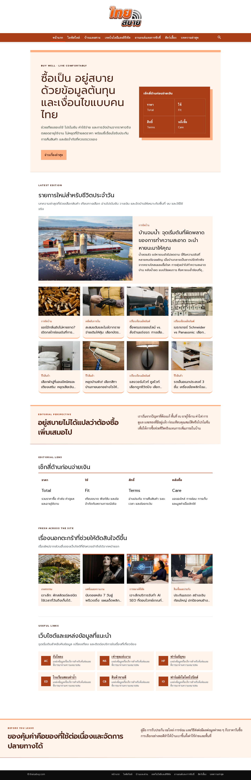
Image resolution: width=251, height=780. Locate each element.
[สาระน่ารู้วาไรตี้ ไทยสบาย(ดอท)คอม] (125, 16)
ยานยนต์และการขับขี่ (148, 37)
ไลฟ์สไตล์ (73, 37)
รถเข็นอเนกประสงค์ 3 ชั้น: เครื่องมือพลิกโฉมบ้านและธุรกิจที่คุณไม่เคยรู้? (191, 389)
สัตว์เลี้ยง (170, 37)
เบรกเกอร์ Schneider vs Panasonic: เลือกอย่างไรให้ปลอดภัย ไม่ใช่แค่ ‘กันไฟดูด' (191, 335)
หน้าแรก (58, 37)
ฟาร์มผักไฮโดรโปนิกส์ (184, 677)
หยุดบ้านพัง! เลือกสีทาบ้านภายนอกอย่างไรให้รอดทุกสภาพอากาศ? (101, 387)
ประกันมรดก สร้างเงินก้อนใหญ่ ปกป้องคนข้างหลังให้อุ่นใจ (191, 600)
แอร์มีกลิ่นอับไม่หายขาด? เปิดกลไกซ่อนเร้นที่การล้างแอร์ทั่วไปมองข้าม (58, 332)
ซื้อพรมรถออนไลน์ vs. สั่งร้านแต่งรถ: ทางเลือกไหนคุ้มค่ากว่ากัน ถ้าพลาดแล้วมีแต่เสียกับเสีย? (148, 335)
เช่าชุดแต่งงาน (121, 657)
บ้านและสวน (92, 37)
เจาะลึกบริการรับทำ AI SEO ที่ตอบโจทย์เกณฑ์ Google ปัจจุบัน (146, 600)
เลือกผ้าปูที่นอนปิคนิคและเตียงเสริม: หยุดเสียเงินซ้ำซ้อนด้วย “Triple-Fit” (59, 387)
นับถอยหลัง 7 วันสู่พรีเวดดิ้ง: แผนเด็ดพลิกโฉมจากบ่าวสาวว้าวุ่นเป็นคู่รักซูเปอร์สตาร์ (102, 603)
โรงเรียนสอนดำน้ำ (64, 677)
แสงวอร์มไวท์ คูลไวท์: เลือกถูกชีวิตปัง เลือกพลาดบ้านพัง (145, 387)
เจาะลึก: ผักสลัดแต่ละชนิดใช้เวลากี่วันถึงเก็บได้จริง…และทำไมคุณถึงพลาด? (59, 603)
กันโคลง (58, 657)
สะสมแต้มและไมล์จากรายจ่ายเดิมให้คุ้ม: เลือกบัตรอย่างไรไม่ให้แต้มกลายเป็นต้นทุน (102, 335)
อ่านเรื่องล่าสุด (54, 155)
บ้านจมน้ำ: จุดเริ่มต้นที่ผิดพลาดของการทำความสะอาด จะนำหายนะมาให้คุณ (172, 240)
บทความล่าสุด (190, 37)
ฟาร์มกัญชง (177, 657)
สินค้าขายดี (119, 677)
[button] (219, 38)
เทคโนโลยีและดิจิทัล (117, 37)
